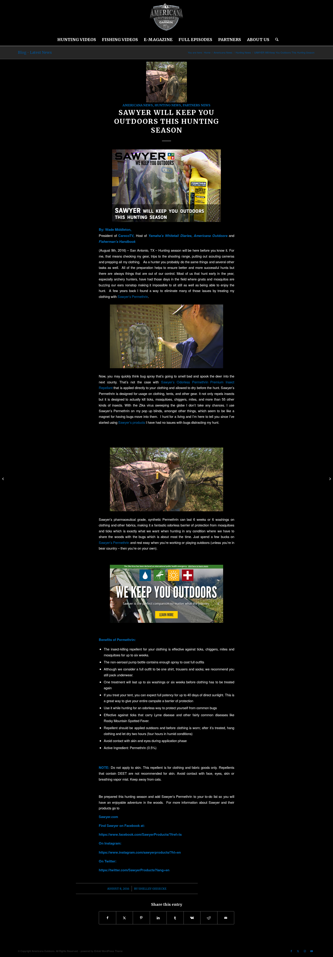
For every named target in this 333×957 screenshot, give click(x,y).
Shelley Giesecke (152, 888)
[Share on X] (124, 917)
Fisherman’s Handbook (117, 241)
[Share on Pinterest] (141, 917)
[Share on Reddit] (208, 917)
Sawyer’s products (131, 422)
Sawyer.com (108, 816)
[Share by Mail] (225, 917)
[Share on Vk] (192, 917)
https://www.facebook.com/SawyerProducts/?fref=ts (140, 834)
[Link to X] (298, 950)
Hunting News (167, 105)
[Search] (275, 39)
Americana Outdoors (210, 235)
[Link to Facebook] (291, 950)
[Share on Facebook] (107, 917)
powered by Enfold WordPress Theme (102, 951)
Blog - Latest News (35, 52)
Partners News (196, 105)
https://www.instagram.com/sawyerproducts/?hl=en (140, 852)
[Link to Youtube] (311, 950)
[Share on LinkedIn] (158, 917)
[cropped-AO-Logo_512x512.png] (166, 17)
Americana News (138, 105)
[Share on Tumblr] (175, 917)
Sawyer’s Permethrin (133, 296)
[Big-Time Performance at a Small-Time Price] (329, 478)
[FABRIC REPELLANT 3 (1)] (166, 82)
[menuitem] (76, 39)
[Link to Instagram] (305, 950)
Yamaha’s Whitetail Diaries (169, 235)
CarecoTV (125, 235)
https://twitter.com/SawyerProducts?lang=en (134, 869)
